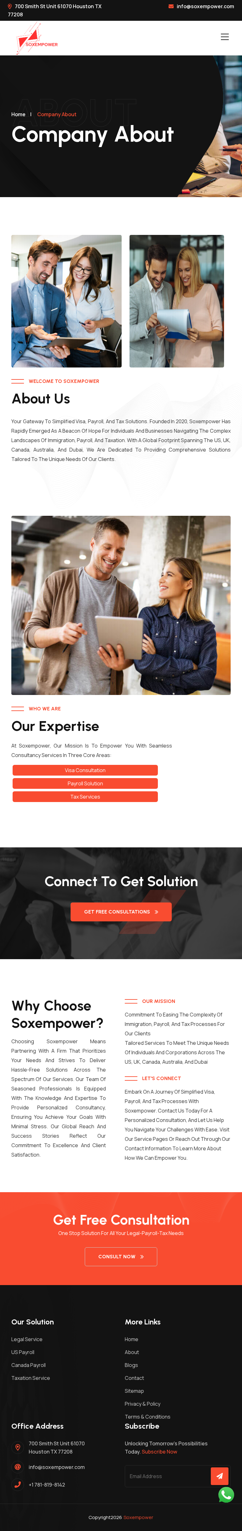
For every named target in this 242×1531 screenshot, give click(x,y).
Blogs (131, 1365)
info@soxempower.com (205, 6)
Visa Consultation (85, 770)
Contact (134, 1377)
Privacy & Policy (142, 1403)
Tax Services (85, 796)
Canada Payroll (28, 1365)
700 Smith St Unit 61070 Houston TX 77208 (57, 1447)
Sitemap (134, 1390)
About (132, 1352)
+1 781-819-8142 (47, 1484)
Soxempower (138, 1517)
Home (18, 114)
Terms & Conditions (147, 1416)
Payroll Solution (85, 783)
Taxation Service (30, 1377)
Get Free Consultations (117, 912)
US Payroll (22, 1352)
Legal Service (27, 1339)
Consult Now (116, 1257)
